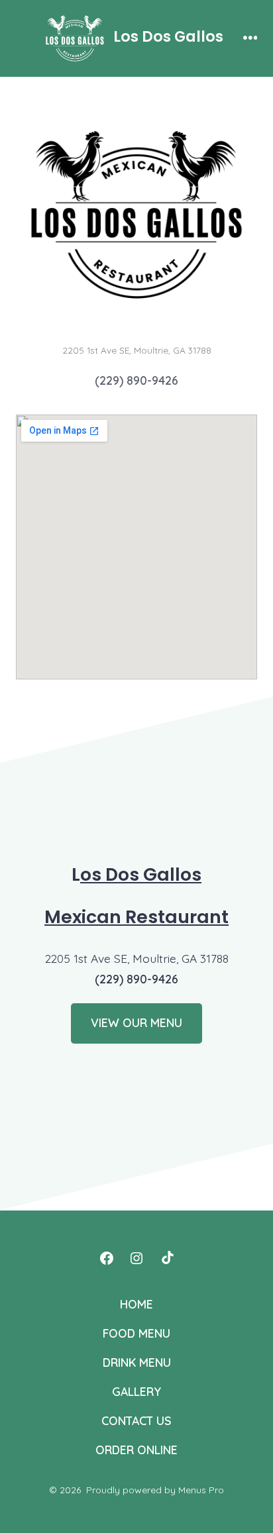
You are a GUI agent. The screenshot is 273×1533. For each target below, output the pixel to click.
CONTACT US (136, 1420)
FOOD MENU (136, 1333)
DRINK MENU (137, 1362)
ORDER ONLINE (136, 1449)
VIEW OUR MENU (136, 1022)
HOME (136, 1304)
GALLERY (136, 1391)
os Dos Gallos (140, 874)
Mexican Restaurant (136, 917)
